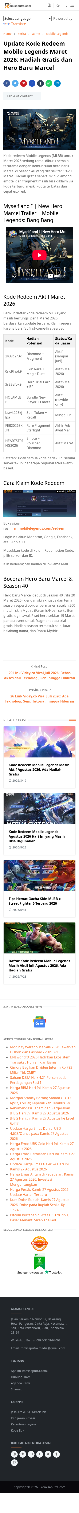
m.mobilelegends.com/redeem (40, 528)
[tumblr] (56, 1454)
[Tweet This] (15, 83)
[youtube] (31, 1454)
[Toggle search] (65, 5)
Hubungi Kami (21, 1377)
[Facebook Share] (6, 83)
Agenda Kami (20, 1383)
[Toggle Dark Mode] (58, 5)
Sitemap (17, 1389)
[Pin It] (23, 83)
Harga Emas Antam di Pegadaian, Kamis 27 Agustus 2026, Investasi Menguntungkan (42, 1179)
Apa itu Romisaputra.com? (29, 1371)
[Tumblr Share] (40, 83)
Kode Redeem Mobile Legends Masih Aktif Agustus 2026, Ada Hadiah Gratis (39, 770)
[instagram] (49, 5)
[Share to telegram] (57, 83)
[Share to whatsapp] (49, 83)
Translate (18, 23)
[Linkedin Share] (32, 83)
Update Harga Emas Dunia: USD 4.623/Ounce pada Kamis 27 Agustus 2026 (39, 1133)
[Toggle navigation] (72, 5)
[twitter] (48, 1454)
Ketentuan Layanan (24, 1424)
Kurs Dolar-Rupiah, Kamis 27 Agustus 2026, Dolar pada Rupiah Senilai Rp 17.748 (39, 1204)
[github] (14, 1462)
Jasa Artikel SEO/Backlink (28, 1412)
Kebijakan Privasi (23, 1418)
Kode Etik (17, 1430)
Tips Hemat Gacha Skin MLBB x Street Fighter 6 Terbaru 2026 (35, 901)
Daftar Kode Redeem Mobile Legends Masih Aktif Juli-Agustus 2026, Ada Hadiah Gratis (39, 966)
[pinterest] (22, 1454)
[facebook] (39, 1454)
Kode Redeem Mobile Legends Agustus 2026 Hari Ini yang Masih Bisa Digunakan (37, 836)
